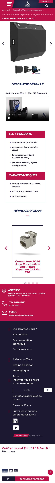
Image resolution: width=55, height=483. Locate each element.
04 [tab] (37, 283)
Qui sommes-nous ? (25, 329)
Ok (47, 390)
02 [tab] (29, 283)
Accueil (6, 10)
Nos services (20, 334)
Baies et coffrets (22, 359)
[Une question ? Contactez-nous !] (50, 472)
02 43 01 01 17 (15, 305)
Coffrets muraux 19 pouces (16, 14)
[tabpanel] (27, 251)
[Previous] (3, 43)
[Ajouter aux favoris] (5, 471)
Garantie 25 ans (22, 405)
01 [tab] (25, 283)
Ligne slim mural (42, 14)
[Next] (50, 43)
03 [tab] (33, 283)
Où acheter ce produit (31, 479)
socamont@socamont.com (21, 315)
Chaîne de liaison (23, 365)
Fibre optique (21, 370)
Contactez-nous (22, 349)
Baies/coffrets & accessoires (27, 10)
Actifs (16, 376)
